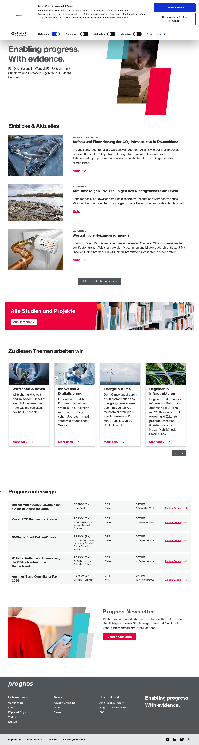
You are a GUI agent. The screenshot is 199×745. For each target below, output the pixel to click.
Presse (57, 712)
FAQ (102, 712)
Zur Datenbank (23, 322)
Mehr (76, 170)
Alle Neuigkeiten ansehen (99, 281)
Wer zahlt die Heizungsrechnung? (101, 235)
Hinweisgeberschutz (74, 739)
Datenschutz (34, 739)
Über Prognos (15, 702)
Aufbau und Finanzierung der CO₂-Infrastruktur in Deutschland (125, 142)
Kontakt (12, 721)
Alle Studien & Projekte (112, 702)
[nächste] (182, 453)
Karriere (12, 707)
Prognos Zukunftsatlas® (113, 707)
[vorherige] (175, 453)
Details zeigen (154, 34)
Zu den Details (173, 508)
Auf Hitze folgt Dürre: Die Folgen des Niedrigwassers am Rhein (125, 191)
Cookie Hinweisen (118, 17)
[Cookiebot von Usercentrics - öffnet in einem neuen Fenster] (19, 34)
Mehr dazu (20, 442)
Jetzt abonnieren (120, 637)
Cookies (52, 739)
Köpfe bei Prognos (18, 712)
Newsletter (60, 707)
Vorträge (13, 717)
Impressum (14, 739)
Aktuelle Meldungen (64, 702)
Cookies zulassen (175, 7)
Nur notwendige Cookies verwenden (174, 19)
